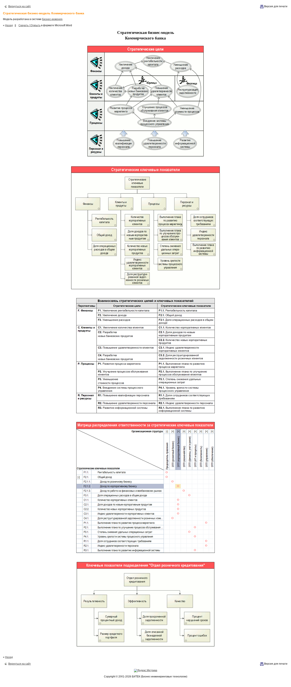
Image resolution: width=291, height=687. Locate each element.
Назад (9, 25)
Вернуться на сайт (19, 6)
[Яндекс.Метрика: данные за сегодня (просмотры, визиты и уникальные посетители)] (145, 670)
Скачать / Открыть (29, 25)
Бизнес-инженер (52, 19)
